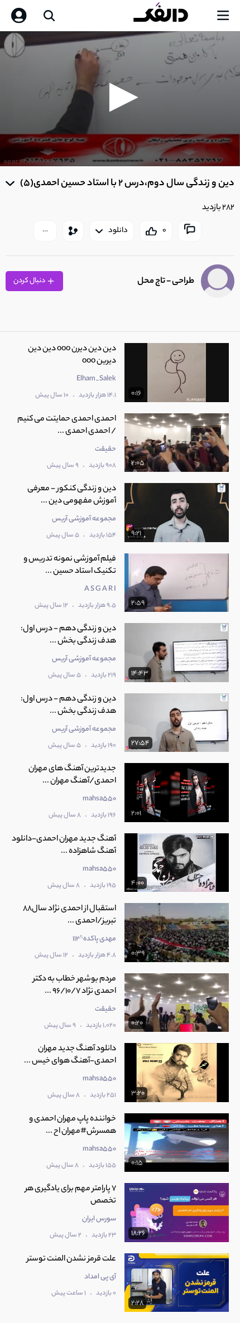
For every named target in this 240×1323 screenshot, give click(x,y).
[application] (120, 98)
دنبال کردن (29, 281)
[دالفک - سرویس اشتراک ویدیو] (169, 15)
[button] (120, 97)
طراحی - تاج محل (165, 281)
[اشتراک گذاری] (73, 231)
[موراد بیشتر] (45, 231)
